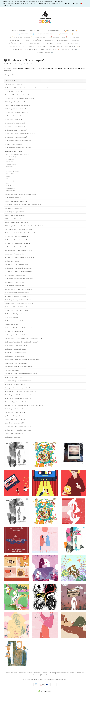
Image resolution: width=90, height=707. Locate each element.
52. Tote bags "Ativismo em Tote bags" (17, 310)
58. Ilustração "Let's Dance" (13, 331)
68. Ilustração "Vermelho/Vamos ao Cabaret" (19, 366)
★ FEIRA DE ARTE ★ (34, 31)
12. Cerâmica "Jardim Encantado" (15, 126)
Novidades (30, 672)
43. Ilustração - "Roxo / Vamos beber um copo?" (19, 278)
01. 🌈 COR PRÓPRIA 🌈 (70, 31)
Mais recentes (16, 75)
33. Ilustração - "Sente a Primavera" (16, 240)
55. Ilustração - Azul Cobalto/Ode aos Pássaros (19, 321)
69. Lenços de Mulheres (12, 370)
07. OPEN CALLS (75, 37)
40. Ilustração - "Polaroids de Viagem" (16, 264)
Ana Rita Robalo (11, 157)
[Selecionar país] (82, 3)
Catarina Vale (10, 166)
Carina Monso (10, 161)
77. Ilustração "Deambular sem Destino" (17, 398)
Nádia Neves (10, 185)
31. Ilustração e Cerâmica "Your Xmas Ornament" (20, 233)
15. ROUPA (23, 43)
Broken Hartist (10, 159)
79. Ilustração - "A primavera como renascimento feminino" (23, 405)
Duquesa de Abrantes (12, 171)
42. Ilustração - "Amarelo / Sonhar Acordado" (19, 271)
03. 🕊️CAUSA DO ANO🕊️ (45, 34)
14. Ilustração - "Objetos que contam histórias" (19, 133)
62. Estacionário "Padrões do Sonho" (16, 345)
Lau (8, 178)
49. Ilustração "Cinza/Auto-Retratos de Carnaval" (20, 300)
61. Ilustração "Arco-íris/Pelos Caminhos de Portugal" (21, 342)
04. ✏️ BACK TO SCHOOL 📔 (65, 34)
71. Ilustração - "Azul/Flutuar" (14, 377)
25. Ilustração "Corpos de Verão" (15, 212)
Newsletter (36, 675)
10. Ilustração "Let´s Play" (13, 119)
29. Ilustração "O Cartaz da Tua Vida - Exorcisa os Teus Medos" (24, 226)
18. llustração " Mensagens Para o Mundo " (18, 147)
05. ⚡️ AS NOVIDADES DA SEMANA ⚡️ (20, 37)
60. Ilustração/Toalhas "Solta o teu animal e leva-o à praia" (23, 338)
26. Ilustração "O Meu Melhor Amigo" (16, 215)
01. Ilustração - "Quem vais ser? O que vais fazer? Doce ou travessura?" (26, 88)
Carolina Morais (11, 164)
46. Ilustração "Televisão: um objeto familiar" (19, 289)
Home (8, 672)
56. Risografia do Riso (11, 324)
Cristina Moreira (11, 169)
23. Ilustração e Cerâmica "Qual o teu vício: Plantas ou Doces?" (24, 205)
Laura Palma (10, 181)
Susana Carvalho (11, 190)
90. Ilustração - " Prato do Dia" (14, 412)
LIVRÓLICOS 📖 (17, 49)
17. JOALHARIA (47, 43)
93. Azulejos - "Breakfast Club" (14, 423)
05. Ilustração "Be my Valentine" (15, 102)
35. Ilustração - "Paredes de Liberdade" (17, 247)
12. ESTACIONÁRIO (63, 40)
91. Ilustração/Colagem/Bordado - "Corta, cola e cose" (21, 416)
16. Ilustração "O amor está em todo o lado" (18, 140)
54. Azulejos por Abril (11, 317)
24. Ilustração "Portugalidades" (14, 208)
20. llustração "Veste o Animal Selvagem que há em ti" (21, 194)
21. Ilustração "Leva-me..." (13, 197)
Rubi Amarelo (10, 188)
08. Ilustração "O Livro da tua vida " (16, 112)
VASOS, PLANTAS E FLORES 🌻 (50, 49)
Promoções (22, 672)
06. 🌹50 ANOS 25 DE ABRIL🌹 (58, 37)
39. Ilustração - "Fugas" (12, 261)
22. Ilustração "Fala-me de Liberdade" (16, 201)
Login (68, 3)
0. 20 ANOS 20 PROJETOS (52, 31)
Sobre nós (14, 672)
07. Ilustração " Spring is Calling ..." (15, 109)
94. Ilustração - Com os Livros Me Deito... (17, 426)
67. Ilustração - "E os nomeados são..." (16, 363)
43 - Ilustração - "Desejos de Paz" (15, 275)
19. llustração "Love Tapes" (24, 60)
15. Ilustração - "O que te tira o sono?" (16, 137)
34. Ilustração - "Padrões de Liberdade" (17, 243)
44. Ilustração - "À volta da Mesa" (15, 282)
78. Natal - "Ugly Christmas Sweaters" (17, 402)
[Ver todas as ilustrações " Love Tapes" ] (17, 154)
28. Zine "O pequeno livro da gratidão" (16, 222)
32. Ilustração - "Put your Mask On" (16, 236)
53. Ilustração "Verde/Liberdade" (15, 314)
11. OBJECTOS (49, 40)
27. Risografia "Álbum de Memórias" (16, 219)
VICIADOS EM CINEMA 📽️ (70, 49)
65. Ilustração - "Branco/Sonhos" (15, 356)
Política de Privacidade (77, 672)
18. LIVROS (59, 43)
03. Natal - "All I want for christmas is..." (17, 95)
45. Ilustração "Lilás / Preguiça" (14, 286)
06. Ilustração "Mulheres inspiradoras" (17, 105)
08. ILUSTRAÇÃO (15, 40)
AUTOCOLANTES (28, 46)
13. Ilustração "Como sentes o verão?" (16, 130)
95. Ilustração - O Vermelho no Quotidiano (18, 430)
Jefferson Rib (10, 173)
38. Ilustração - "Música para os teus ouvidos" (19, 257)
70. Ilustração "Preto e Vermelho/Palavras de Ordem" (21, 374)
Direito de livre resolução (49, 675)
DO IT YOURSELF (55, 46)
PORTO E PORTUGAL (31, 49)
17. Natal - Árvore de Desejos (13, 144)
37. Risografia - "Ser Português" (15, 254)
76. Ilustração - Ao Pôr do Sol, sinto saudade (18, 395)
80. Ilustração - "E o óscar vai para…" (16, 409)
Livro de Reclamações (48, 672)
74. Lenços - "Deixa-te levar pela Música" (17, 388)
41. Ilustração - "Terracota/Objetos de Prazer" (19, 268)
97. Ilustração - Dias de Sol (13, 437)
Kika (8, 176)
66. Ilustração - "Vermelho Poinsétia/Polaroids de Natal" (22, 359)
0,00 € (76, 3)
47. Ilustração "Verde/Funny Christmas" (17, 293)
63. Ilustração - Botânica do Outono (16, 349)
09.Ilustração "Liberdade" (13, 116)
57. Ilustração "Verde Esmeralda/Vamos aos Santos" (20, 328)
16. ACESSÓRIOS (34, 43)
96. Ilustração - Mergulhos (13, 433)
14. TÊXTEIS (12, 43)
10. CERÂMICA (37, 40)
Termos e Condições (62, 672)
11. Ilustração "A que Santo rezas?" (15, 123)
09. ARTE (26, 40)
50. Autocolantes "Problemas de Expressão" (18, 303)
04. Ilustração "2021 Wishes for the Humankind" (20, 98)
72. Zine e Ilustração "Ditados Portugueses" (18, 381)
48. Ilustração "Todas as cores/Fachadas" (17, 296)
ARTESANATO (14, 46)
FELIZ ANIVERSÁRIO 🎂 (72, 46)
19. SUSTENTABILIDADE (73, 43)
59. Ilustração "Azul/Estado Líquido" (16, 335)
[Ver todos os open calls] (14, 84)
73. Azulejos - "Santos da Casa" (14, 384)
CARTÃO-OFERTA (42, 46)
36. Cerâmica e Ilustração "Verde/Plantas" (18, 250)
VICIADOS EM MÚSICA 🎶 (45, 52)
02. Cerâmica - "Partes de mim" (15, 91)
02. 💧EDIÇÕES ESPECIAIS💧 (25, 34)
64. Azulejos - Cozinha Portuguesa (15, 352)
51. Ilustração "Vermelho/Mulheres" (16, 307)
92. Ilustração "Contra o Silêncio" (15, 419)
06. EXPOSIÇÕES (40, 37)
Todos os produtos (19, 31)
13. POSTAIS (76, 40)
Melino (8, 183)
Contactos (37, 672)
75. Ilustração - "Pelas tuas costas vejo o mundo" (20, 391)
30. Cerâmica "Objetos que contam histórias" (19, 229)
